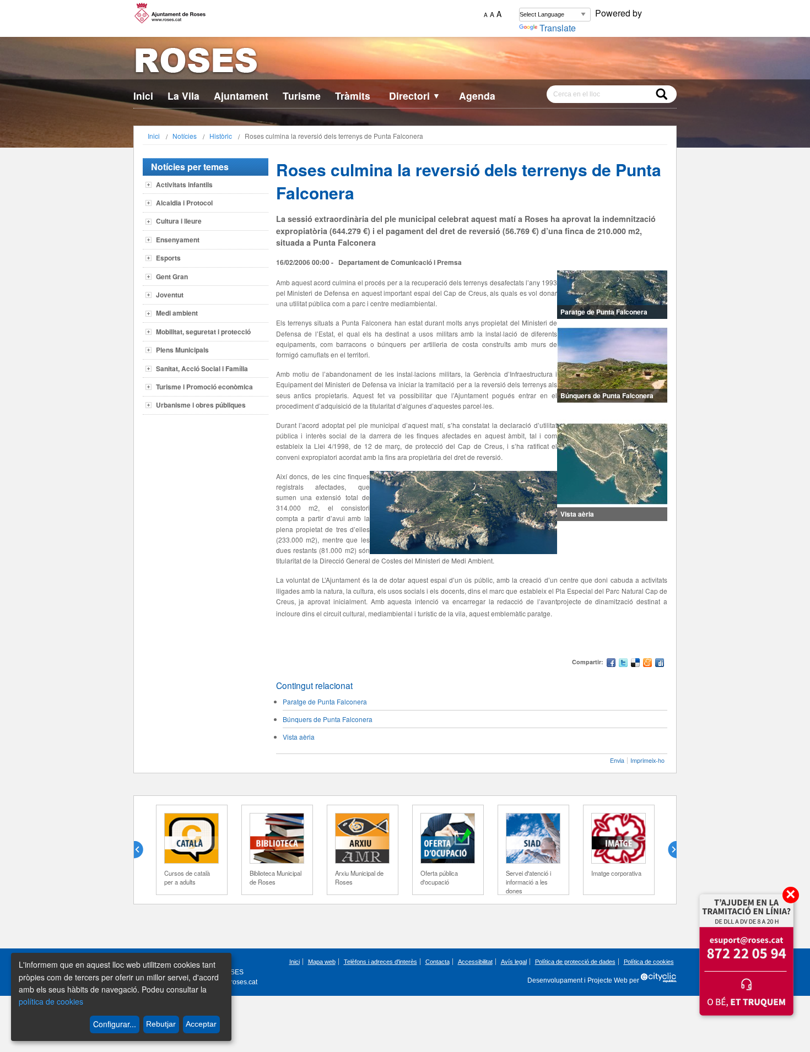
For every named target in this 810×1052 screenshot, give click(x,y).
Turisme (302, 95)
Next (668, 850)
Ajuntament (241, 95)
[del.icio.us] (635, 664)
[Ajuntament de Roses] (405, 62)
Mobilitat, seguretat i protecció (203, 332)
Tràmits (352, 95)
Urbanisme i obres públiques (201, 405)
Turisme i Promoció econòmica (204, 387)
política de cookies (51, 1001)
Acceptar (201, 1024)
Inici (143, 95)
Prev (143, 850)
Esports (168, 258)
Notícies (184, 135)
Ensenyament (177, 240)
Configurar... (114, 1023)
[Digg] (659, 664)
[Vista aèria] (612, 466)
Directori (414, 95)
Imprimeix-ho (647, 760)
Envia (617, 760)
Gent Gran (172, 276)
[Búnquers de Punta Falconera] (612, 365)
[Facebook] (611, 664)
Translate (557, 27)
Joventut (169, 295)
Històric (220, 135)
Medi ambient (177, 313)
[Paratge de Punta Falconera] (612, 294)
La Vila (183, 95)
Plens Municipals (182, 350)
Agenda (477, 95)
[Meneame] (647, 664)
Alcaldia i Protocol (184, 203)
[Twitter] (623, 664)
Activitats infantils (184, 184)
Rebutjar (161, 1024)
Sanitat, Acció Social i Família (202, 368)
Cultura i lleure (179, 221)
